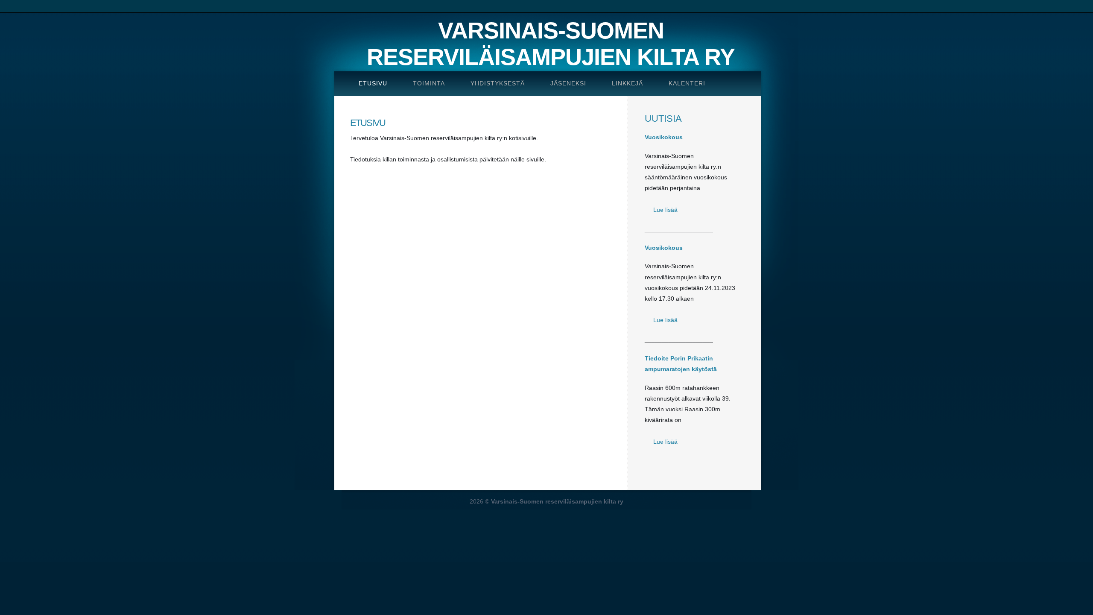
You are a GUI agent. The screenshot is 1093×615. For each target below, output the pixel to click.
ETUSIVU (373, 83)
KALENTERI (687, 83)
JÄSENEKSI (568, 83)
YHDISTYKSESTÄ (498, 83)
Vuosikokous (664, 137)
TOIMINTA (429, 83)
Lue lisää (665, 209)
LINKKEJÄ (627, 83)
